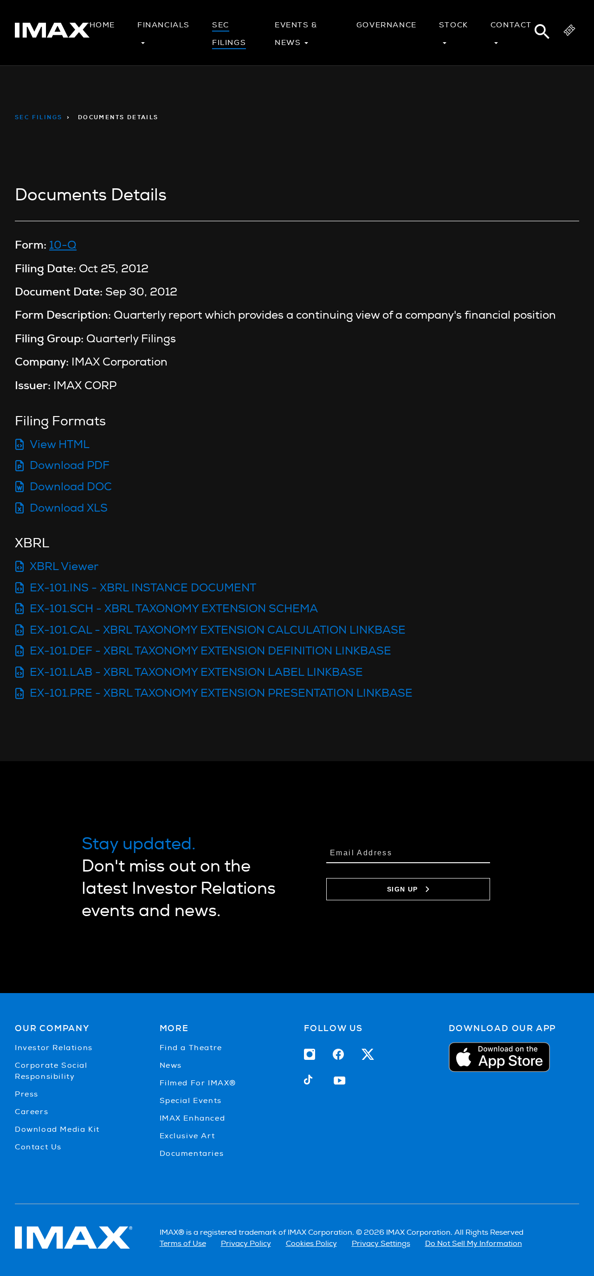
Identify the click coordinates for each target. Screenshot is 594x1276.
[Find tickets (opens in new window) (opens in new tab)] (569, 32)
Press (27, 1094)
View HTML (60, 444)
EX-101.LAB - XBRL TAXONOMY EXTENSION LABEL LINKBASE (196, 672)
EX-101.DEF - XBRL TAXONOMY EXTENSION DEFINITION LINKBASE (210, 650)
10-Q (63, 244)
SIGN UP (402, 889)
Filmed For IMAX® (198, 1083)
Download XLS (69, 507)
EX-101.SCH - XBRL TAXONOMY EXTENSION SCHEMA (174, 608)
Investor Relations (54, 1047)
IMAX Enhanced (193, 1118)
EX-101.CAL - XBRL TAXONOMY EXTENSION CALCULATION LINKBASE (218, 629)
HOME (102, 25)
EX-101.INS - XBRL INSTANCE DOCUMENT (143, 587)
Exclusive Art (187, 1136)
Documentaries (192, 1153)
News (171, 1065)
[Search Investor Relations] (542, 32)
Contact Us (38, 1147)
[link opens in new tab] (52, 33)
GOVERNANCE (386, 25)
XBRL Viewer (64, 566)
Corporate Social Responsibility (51, 1070)
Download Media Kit (57, 1129)
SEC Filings (38, 117)
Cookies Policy (311, 1243)
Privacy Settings (381, 1243)
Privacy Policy (246, 1243)
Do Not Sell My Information (473, 1243)
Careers (31, 1111)
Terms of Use (183, 1243)
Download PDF (70, 465)
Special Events (191, 1100)
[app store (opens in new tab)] (514, 1057)
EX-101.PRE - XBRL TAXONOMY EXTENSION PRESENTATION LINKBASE (221, 693)
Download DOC (71, 486)
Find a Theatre (191, 1047)
